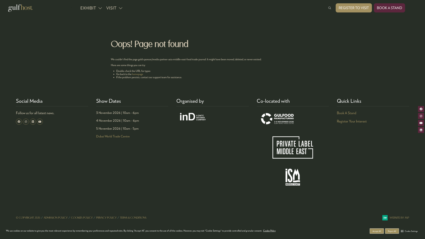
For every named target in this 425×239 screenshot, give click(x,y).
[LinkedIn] (33, 122)
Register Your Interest (352, 121)
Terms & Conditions (133, 218)
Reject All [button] (392, 231)
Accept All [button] (377, 231)
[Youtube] (40, 122)
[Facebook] (19, 122)
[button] (409, 231)
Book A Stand (346, 113)
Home (68, 7)
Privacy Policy (106, 218)
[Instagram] (26, 122)
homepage (137, 74)
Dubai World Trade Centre (113, 136)
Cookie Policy (269, 230)
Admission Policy (56, 218)
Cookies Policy (82, 218)
